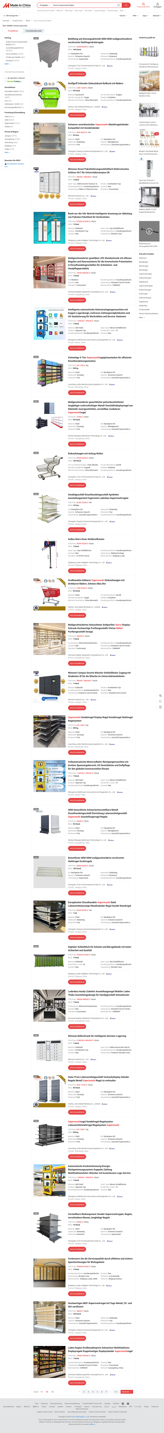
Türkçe (146, 1406)
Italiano (86, 1406)
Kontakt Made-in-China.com (92, 1403)
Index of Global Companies (117, 1412)
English (18, 1406)
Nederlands (123, 1406)
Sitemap (107, 1403)
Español (60, 1406)
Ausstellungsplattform (15, 49)
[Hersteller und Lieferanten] (16, 5)
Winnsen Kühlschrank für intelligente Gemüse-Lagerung (97, 1036)
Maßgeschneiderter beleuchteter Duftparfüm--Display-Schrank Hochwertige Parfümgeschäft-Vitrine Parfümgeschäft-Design (99, 628)
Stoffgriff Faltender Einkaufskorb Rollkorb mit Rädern (95, 83)
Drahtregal (143, 293)
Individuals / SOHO (14, 104)
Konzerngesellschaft (14, 107)
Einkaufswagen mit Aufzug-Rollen (85, 453)
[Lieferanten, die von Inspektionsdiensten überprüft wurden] (16, 78)
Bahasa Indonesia (82, 1409)
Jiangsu (11, 136)
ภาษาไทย (138, 1406)
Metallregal (69, 10)
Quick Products (59, 1412)
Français (52, 1406)
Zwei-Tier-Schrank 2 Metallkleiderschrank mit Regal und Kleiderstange (148, 183)
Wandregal (88, 10)
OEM (9, 120)
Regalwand (143, 282)
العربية (114, 1406)
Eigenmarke (12, 123)
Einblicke (116, 1403)
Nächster (126, 1392)
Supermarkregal (99, 10)
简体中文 (27, 1406)
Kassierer (12, 60)
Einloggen (157, 7)
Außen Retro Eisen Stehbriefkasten (86, 539)
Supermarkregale (146, 286)
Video (36, 38)
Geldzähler (143, 305)
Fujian (9, 149)
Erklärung (44, 1403)
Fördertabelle (144, 309)
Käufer (122, 15)
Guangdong (12, 139)
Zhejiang (10, 145)
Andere (9, 126)
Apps (145, 15)
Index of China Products (97, 1412)
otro (8, 100)
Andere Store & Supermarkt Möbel (16, 43)
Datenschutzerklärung (72, 1403)
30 (47, 1392)
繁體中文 (36, 1406)
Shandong (11, 142)
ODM (9, 116)
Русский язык (97, 1406)
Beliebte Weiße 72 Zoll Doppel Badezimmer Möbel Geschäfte (147, 212)
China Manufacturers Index (77, 1412)
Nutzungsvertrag (56, 1403)
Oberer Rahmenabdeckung (149, 313)
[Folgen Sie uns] (128, 1403)
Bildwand (60, 10)
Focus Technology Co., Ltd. (80, 1417)
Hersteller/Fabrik (14, 91)
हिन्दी (130, 1406)
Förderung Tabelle (15, 57)
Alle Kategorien (12, 15)
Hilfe (134, 15)
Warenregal (79, 10)
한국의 (106, 1406)
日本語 (44, 1406)
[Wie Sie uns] (123, 1403)
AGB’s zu (92, 1424)
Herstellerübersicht (34, 31)
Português (77, 1406)
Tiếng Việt (154, 1406)
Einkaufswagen (112, 10)
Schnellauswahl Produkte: (46, 10)
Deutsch (69, 1406)
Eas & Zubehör (14, 54)
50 (53, 1392)
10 (41, 1392)
